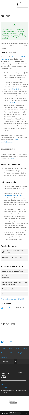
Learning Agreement (14, 307)
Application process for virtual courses (12, 258)
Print (12, 342)
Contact (4, 294)
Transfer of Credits (8, 289)
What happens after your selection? (10, 277)
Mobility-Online (15, 89)
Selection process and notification (13, 271)
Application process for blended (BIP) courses (12, 251)
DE (12, 361)
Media (25, 348)
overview (12, 158)
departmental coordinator (12, 195)
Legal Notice (4, 387)
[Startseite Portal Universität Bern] (22, 6)
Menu (6, 413)
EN (15, 361)
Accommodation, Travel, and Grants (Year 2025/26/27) (11, 283)
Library (17, 348)
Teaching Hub (20, 353)
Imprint (3, 384)
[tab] (14, 251)
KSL (11, 353)
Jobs (10, 348)
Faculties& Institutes (14, 413)
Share (5, 342)
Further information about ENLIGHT (12, 299)
